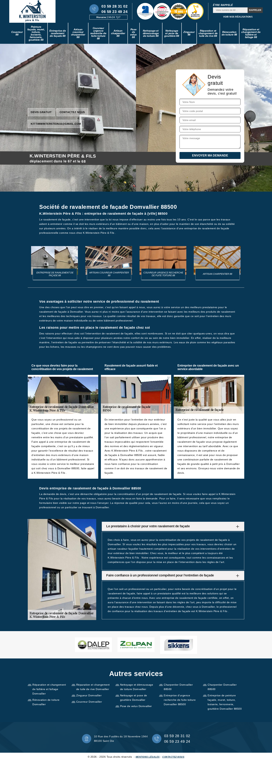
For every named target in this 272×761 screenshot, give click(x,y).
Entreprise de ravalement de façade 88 (57, 33)
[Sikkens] (178, 645)
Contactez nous (72, 111)
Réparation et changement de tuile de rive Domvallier (93, 687)
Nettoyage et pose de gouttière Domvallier (133, 697)
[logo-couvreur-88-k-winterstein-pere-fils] (32, 11)
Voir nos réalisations (238, 17)
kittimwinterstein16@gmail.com (56, 123)
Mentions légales (148, 757)
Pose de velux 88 (133, 33)
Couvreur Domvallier (89, 701)
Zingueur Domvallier (89, 695)
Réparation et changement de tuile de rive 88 (208, 33)
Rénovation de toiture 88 (229, 33)
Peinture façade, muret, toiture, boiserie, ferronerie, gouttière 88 (36, 33)
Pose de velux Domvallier (136, 706)
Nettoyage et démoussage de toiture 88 (151, 33)
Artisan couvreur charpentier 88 (78, 33)
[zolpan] (136, 644)
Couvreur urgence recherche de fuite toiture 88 (98, 33)
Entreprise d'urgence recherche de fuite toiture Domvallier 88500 (180, 700)
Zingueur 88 (188, 33)
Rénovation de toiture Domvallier (46, 702)
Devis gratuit (41, 111)
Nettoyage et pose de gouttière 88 (171, 33)
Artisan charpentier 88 (118, 33)
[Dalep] (93, 644)
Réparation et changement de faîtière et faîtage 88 (250, 33)
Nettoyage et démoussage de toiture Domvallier (136, 687)
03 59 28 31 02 (114, 6)
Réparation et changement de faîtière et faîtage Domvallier (49, 689)
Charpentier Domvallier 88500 (178, 687)
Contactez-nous (173, 757)
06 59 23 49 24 (114, 12)
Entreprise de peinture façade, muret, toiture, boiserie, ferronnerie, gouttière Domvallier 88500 (225, 702)
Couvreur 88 (17, 33)
